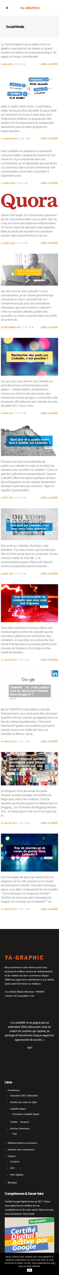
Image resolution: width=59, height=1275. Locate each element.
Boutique (12, 1182)
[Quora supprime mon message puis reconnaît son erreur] (29, 201)
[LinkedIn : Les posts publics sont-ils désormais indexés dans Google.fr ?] (29, 686)
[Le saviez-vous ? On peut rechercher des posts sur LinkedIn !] (29, 356)
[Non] (55, 1263)
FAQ (14, 1134)
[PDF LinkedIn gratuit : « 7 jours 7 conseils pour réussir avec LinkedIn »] (29, 269)
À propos (14, 1161)
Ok (29, 1270)
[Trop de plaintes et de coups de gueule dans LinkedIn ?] (29, 852)
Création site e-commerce (21, 1149)
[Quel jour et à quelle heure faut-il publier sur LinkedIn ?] (29, 439)
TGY (29, 1047)
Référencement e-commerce (22, 1143)
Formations (14, 1090)
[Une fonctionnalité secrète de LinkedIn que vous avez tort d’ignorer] (29, 603)
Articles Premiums (20, 1128)
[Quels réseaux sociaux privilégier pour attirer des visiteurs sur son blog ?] (29, 768)
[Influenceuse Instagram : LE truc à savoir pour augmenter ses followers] (29, 87)
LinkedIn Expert (18, 1108)
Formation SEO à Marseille (24, 1095)
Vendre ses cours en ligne (23, 1102)
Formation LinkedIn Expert (25, 1114)
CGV (12, 1168)
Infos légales (16, 1174)
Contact (12, 1156)
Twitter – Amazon (19, 1122)
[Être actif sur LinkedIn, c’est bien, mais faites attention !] (29, 524)
